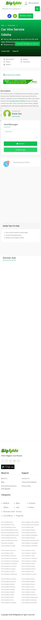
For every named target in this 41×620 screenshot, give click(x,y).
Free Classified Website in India (9, 530)
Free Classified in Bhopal (28, 538)
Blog (2, 482)
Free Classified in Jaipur (28, 556)
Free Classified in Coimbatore (30, 546)
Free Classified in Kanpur (28, 566)
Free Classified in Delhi (7, 553)
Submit (21, 144)
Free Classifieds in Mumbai (8, 581)
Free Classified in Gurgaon (8, 569)
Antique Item (11, 25)
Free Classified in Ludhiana (8, 579)
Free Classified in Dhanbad (8, 556)
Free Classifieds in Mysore (8, 587)
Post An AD (26, 16)
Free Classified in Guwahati (8, 566)
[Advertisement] (20, 352)
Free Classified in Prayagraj (8, 602)
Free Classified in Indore (28, 550)
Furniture (32, 503)
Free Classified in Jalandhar (29, 558)
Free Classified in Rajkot (28, 581)
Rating (25, 59)
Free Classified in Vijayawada (30, 597)
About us (4, 478)
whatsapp (21, 150)
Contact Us (25, 478)
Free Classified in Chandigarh (30, 543)
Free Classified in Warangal (29, 602)
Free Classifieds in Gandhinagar (10, 561)
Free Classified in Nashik (8, 592)
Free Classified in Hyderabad (9, 574)
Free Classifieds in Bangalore (30, 535)
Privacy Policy (26, 486)
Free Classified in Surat (28, 587)
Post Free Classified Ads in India (9, 532)
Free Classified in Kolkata (29, 569)
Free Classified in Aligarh (28, 530)
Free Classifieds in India (7, 524)
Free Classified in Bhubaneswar (30, 540)
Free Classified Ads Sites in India (10, 535)
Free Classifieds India (7, 522)
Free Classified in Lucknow (29, 574)
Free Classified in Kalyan (28, 563)
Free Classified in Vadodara (29, 600)
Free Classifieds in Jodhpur (29, 561)
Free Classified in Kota (28, 571)
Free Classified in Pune (7, 600)
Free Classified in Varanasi (29, 594)
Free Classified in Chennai (8, 550)
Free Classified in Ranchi (28, 584)
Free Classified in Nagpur (8, 589)
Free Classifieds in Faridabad (9, 558)
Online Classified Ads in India (9, 540)
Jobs (17, 507)
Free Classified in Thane (28, 592)
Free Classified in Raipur (28, 579)
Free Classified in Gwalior (8, 571)
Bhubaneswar (8, 45)
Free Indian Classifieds (7, 543)
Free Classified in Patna (7, 597)
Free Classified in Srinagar (29, 589)
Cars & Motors (8, 516)
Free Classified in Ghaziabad (9, 563)
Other (2, 25)
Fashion (31, 507)
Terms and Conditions (29, 482)
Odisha (27, 162)
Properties (19, 516)
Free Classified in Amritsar (29, 532)
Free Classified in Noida (7, 594)
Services (19, 511)
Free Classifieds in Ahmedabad (30, 522)
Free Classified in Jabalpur (29, 553)
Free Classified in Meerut (8, 584)
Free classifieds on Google (8, 546)
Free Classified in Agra (28, 527)
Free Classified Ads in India (8, 527)
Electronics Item (8, 511)
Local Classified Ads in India (9, 538)
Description (10, 59)
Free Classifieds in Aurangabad (30, 524)
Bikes (18, 503)
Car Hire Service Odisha (17, 101)
